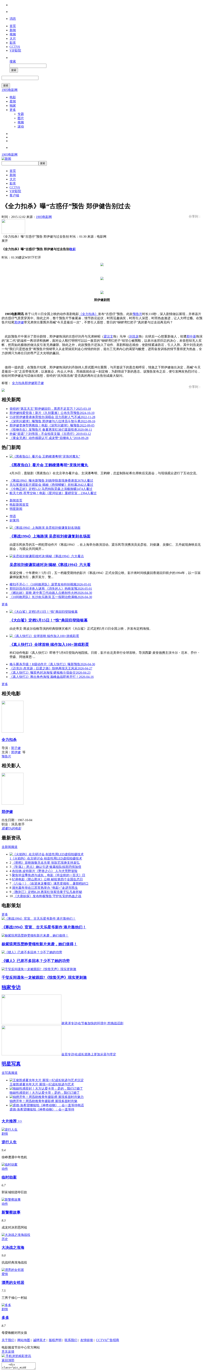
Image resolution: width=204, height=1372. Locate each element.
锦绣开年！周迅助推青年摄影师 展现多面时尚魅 (43, 1101)
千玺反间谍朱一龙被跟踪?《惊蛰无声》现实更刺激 (44, 977)
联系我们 (71, 1340)
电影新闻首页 (19, 504)
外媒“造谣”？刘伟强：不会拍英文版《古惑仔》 (50, 433)
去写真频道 (10, 1072)
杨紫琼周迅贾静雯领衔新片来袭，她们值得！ (39, 944)
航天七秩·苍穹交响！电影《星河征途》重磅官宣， (53, 493)
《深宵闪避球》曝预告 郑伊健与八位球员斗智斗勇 (52, 421)
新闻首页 (16, 500)
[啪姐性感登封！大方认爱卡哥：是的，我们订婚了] (46, 1088)
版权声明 (55, 1340)
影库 (13, 42)
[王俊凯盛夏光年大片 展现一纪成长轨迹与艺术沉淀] (47, 1080)
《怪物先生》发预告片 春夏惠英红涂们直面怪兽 (51, 429)
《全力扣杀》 (88, 314)
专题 (21, 114)
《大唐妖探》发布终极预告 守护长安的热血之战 (47, 896)
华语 (13, 516)
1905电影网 (10, 90)
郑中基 (191, 336)
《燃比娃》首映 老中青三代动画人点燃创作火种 (51, 592)
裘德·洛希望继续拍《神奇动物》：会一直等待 (42, 1109)
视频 (13, 34)
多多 (5, 1317)
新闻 (13, 30)
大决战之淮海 (13, 1247)
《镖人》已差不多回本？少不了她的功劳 (36, 961)
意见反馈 (8, 1351)
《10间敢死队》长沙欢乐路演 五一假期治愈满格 (51, 597)
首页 (13, 26)
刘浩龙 (134, 336)
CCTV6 (15, 46)
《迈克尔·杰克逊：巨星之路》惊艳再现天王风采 (51, 668)
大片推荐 (12, 1121)
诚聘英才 (39, 1340)
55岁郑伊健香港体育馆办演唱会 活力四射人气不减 (52, 417)
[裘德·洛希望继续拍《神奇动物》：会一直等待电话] (47, 1105)
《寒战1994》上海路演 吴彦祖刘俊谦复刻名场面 (50, 536)
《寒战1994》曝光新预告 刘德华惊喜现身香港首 (51, 480)
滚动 (21, 126)
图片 (21, 118)
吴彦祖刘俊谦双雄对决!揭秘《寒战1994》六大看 (50, 565)
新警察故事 (11, 1212)
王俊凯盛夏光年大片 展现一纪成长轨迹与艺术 (42, 1084)
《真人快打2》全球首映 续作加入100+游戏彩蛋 (49, 644)
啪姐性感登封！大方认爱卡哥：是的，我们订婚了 (45, 1092)
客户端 (14, 195)
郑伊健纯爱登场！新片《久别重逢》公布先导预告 (52, 413)
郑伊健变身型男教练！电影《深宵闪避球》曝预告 (52, 425)
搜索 (13, 61)
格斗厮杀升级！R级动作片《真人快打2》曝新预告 (52, 664)
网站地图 (23, 1340)
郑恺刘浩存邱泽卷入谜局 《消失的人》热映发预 (51, 588)
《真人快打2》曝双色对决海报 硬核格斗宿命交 (50, 672)
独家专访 (11, 987)
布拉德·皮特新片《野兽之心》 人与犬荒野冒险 (44, 871)
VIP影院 (15, 50)
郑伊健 (19, 322)
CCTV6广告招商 (107, 1340)
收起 (72, 249)
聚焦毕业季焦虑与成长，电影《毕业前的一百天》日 (48, 875)
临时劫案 (9, 1177)
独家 (13, 105)
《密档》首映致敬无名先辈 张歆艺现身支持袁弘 (46, 862)
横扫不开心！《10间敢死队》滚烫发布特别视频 (50, 584)
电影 (13, 97)
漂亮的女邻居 (13, 1282)
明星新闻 (16, 508)
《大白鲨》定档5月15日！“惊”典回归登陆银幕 (49, 620)
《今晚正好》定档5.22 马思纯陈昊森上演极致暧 (51, 489)
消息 (13, 18)
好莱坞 (14, 520)
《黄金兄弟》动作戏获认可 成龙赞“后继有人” (49, 438)
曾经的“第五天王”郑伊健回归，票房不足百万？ (50, 408)
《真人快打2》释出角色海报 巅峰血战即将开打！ (52, 676)
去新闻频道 (10, 847)
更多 (13, 109)
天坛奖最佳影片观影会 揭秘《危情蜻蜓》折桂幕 (51, 484)
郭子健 (39, 383)
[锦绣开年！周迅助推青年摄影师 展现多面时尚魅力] (47, 1097)
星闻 (13, 101)
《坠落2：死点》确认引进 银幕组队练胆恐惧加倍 (46, 866)
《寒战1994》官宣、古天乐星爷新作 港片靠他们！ (44, 927)
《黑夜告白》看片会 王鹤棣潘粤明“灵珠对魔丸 (49, 465)
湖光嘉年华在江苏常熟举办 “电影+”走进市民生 (45, 887)
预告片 (137, 314)
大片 (13, 38)
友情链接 (86, 1340)
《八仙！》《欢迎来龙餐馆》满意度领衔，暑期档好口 (50, 883)
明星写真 (11, 1063)
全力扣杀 (18, 383)
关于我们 (8, 1340)
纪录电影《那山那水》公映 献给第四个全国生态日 (47, 879)
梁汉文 (108, 336)
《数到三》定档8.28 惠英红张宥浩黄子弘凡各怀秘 (47, 892)
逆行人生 (9, 1142)
